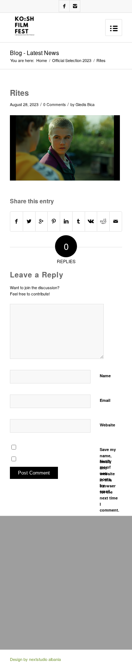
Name (105, 375)
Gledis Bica (85, 104)
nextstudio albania (45, 659)
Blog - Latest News (34, 52)
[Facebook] (64, 6)
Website (107, 425)
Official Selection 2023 (71, 60)
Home (41, 60)
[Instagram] (75, 6)
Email (105, 400)
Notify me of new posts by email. (105, 476)
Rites (19, 92)
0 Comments (54, 104)
